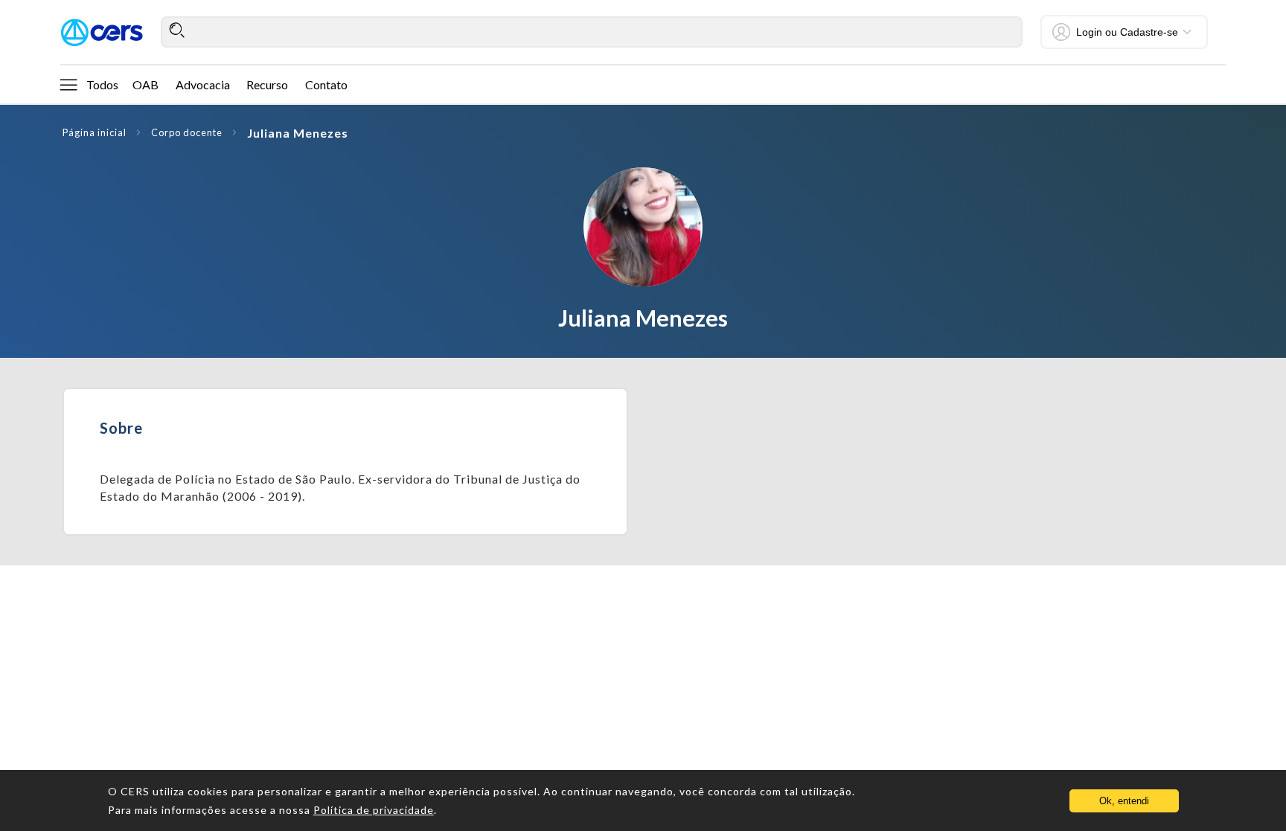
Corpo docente (187, 132)
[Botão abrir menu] (68, 84)
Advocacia (203, 84)
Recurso (267, 84)
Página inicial (95, 132)
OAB (145, 84)
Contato (326, 84)
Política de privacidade (373, 809)
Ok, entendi (1124, 800)
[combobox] (592, 32)
